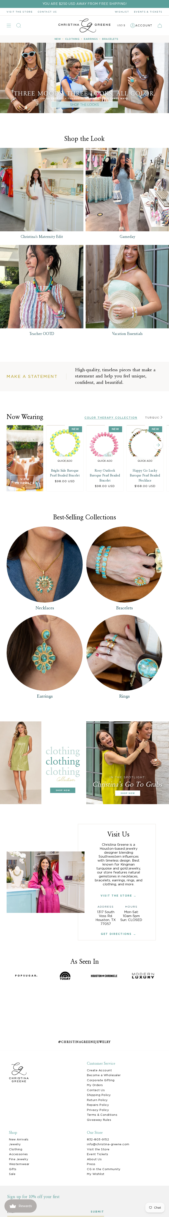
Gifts (13, 1169)
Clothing (15, 1149)
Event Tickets (97, 1154)
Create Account (99, 1070)
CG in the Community (104, 1169)
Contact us (47, 11)
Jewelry (15, 1144)
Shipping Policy (99, 1095)
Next (158, 445)
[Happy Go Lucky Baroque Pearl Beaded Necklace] (145, 445)
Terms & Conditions (102, 1114)
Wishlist (122, 11)
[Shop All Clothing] (41, 762)
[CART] (160, 25)
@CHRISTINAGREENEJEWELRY (84, 1042)
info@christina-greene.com (108, 1144)
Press (91, 1164)
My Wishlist (96, 1174)
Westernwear (19, 1164)
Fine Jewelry (18, 1159)
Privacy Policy (98, 1110)
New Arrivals (18, 1139)
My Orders (95, 1085)
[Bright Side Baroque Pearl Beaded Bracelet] (65, 445)
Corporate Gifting (101, 1080)
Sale (12, 1174)
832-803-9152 (98, 1139)
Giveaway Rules (99, 1119)
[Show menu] (8, 25)
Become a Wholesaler (104, 1075)
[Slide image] (84, 78)
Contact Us (96, 1090)
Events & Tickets (148, 11)
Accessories (18, 1154)
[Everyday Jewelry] (127, 762)
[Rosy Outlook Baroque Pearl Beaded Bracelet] (105, 445)
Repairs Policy (98, 1105)
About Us (94, 1159)
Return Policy (97, 1100)
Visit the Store (20, 11)
